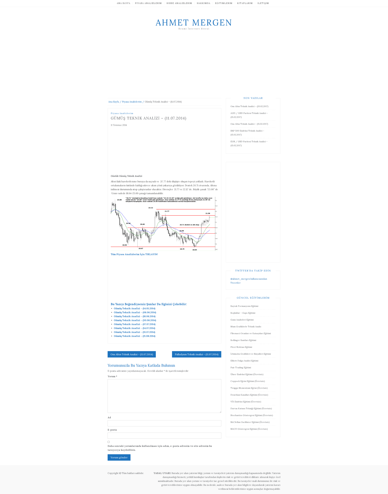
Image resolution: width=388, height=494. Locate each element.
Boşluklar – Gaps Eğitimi (243, 313)
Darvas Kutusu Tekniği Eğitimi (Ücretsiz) (251, 408)
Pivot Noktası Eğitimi (241, 347)
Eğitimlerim (223, 3)
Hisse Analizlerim (179, 3)
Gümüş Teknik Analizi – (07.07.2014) (135, 324)
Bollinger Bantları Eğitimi (243, 340)
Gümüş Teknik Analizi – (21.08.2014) (134, 336)
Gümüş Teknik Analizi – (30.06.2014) (135, 320)
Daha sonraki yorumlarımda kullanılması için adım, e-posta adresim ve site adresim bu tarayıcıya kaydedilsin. (160, 448)
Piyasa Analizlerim (148, 3)
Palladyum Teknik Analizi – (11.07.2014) (196, 354)
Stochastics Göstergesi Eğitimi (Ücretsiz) (252, 415)
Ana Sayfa (123, 3)
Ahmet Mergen (194, 22)
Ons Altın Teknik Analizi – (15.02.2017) (249, 124)
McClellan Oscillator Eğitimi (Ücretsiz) (250, 422)
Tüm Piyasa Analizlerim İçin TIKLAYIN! (134, 254)
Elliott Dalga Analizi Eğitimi (244, 360)
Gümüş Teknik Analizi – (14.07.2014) (134, 328)
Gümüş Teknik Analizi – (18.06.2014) (135, 316)
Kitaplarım (245, 3)
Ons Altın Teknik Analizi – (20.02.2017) (249, 106)
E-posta (112, 429)
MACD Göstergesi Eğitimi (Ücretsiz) (249, 429)
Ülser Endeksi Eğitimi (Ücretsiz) (247, 374)
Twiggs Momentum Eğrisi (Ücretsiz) (249, 388)
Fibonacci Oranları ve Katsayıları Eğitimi (251, 333)
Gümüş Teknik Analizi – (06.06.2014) (135, 312)
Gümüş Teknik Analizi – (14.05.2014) (134, 308)
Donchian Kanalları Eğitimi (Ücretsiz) (249, 394)
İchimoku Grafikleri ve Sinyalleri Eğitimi (251, 353)
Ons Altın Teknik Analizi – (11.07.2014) (131, 354)
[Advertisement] (194, 68)
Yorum (112, 376)
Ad (109, 417)
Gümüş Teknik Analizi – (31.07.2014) (134, 332)
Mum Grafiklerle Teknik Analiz (246, 326)
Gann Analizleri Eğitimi (242, 319)
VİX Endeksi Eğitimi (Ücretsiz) (246, 401)
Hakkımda (203, 3)
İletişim (263, 3)
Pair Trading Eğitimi (241, 367)
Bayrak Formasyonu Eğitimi (244, 306)
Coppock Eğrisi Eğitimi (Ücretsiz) (248, 381)
